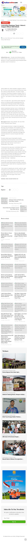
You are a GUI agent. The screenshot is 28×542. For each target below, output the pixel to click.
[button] (21, 2)
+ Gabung (23, 47)
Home (2, 20)
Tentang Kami (5, 537)
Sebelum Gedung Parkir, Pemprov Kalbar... (13, 394)
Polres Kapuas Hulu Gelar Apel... (11, 372)
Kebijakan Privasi (6, 539)
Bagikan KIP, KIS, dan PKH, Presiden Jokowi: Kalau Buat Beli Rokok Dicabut (20, 257)
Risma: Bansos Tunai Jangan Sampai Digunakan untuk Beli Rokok (6, 235)
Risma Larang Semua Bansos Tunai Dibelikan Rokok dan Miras (7, 276)
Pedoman (12, 537)
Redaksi (23, 537)
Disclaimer (17, 537)
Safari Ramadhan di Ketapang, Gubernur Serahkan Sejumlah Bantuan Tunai (20, 338)
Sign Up (14, 521)
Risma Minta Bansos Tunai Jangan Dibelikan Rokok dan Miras (7, 256)
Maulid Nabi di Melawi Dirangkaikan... (12, 459)
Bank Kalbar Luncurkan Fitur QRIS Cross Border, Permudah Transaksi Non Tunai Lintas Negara (21, 316)
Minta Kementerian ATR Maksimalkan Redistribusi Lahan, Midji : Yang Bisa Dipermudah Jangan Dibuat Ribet (7, 339)
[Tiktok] (18, 532)
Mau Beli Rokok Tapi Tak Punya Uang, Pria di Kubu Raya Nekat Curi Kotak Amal (7, 316)
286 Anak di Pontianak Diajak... (11, 437)
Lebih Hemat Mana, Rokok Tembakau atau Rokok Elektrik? (20, 276)
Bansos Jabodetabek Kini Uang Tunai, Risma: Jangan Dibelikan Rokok (21, 234)
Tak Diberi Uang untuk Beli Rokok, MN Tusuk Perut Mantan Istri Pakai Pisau (20, 296)
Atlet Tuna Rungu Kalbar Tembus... (11, 417)
